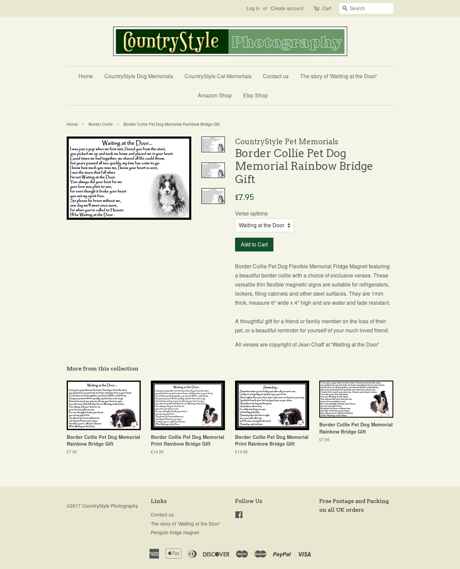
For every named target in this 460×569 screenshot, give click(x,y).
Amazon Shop (215, 95)
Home (85, 76)
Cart (326, 8)
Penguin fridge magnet (175, 532)
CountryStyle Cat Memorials (218, 76)
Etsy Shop (255, 95)
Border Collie (101, 124)
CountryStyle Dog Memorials (138, 76)
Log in (253, 8)
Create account (287, 8)
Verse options (251, 213)
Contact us (276, 76)
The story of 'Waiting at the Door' (338, 76)
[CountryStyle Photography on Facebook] (239, 515)
